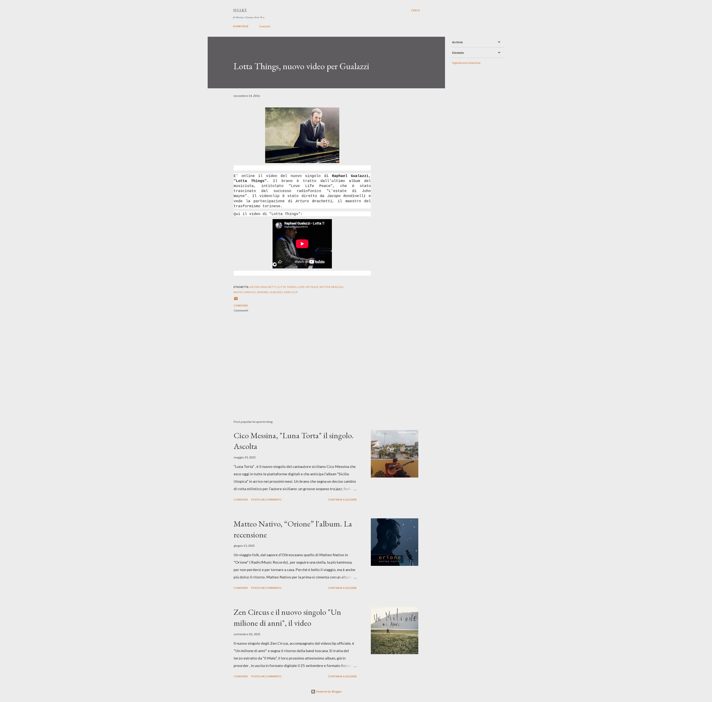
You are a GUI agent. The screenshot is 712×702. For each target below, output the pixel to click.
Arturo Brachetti (263, 286)
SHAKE (240, 10)
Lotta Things (286, 286)
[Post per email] (236, 299)
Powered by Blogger (328, 691)
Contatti (264, 26)
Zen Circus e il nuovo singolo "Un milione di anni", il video (287, 617)
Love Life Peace (308, 286)
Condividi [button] (241, 305)
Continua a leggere (342, 499)
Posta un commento (266, 499)
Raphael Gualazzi (270, 292)
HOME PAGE (240, 26)
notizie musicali (332, 286)
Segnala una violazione (466, 62)
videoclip (291, 292)
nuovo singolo (245, 292)
